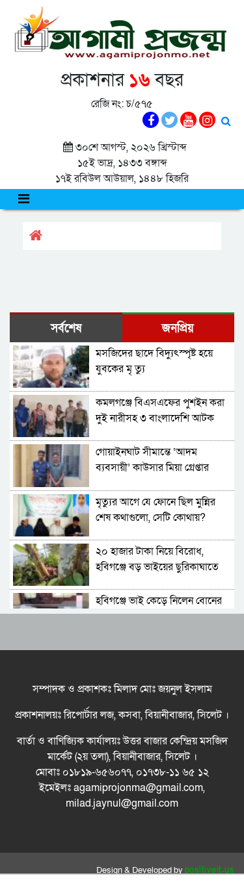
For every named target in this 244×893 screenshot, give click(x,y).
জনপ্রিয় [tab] (178, 328)
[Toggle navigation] (24, 199)
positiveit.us (210, 870)
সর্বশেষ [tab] (66, 328)
